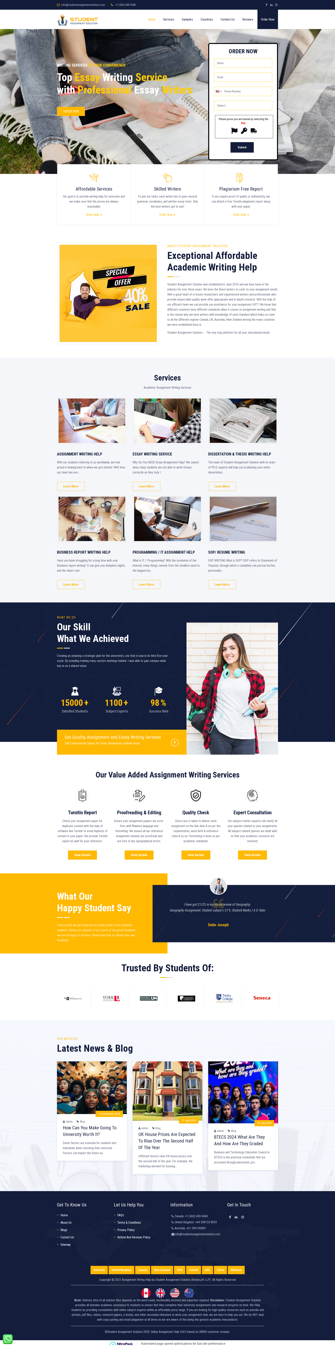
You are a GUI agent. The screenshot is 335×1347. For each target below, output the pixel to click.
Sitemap (65, 1244)
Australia (99, 1270)
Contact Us (228, 19)
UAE (207, 1270)
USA (179, 1270)
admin (69, 1121)
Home (151, 19)
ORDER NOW (71, 111)
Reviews (247, 19)
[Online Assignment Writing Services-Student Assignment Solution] (77, 19)
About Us (66, 1222)
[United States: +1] (218, 91)
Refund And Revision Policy (133, 1237)
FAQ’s (120, 1215)
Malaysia (236, 1270)
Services (168, 19)
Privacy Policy (126, 1230)
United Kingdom (121, 1270)
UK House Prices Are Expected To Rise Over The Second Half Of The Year (166, 1141)
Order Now (268, 19)
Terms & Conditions (129, 1222)
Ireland (193, 1270)
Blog (82, 1121)
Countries (207, 19)
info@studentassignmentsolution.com (83, 5)
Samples (187, 19)
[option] (218, 899)
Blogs (63, 1230)
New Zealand (162, 1270)
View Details (82, 855)
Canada (142, 1270)
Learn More (71, 486)
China (220, 1270)
